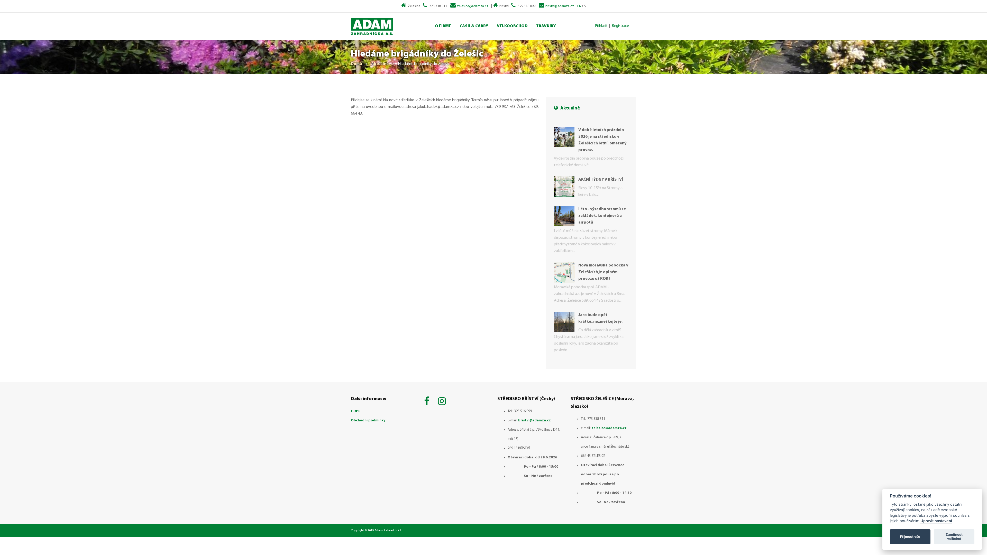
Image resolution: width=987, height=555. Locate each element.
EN (579, 6)
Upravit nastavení (936, 521)
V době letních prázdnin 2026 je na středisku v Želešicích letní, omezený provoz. (602, 140)
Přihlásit (601, 26)
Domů (356, 64)
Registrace (620, 26)
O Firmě (443, 26)
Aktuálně (380, 64)
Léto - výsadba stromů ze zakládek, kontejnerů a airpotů (602, 216)
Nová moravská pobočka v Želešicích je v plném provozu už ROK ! (603, 272)
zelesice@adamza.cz (472, 6)
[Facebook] (428, 402)
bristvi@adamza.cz (559, 6)
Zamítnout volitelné (954, 536)
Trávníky (546, 26)
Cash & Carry (474, 26)
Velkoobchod (512, 26)
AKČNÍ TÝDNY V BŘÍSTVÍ (600, 180)
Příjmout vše (910, 536)
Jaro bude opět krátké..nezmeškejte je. (600, 318)
